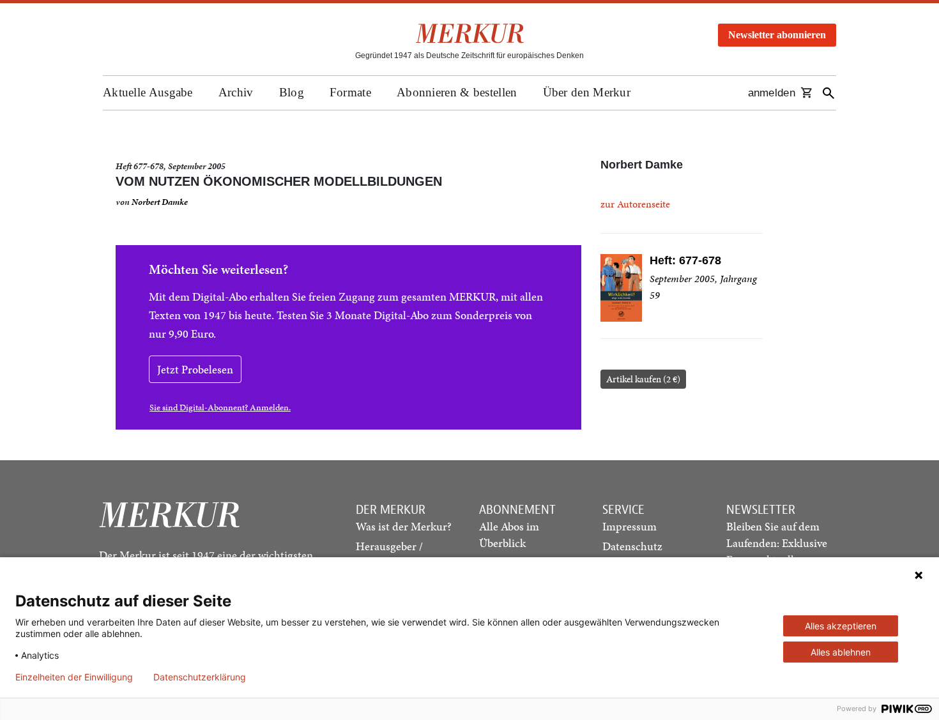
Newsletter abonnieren (777, 34)
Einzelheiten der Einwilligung (74, 677)
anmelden (771, 93)
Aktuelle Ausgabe (148, 92)
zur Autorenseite (635, 204)
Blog (291, 92)
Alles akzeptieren (840, 625)
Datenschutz (632, 546)
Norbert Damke (160, 202)
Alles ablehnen (841, 652)
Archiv (236, 92)
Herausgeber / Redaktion (389, 554)
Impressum (629, 526)
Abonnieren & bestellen (457, 92)
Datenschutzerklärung (199, 677)
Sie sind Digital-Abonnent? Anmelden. (220, 407)
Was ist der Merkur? (404, 526)
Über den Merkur (587, 92)
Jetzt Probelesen (195, 369)
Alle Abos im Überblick (509, 534)
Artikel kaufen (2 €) (643, 379)
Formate (350, 92)
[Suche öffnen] (828, 93)
